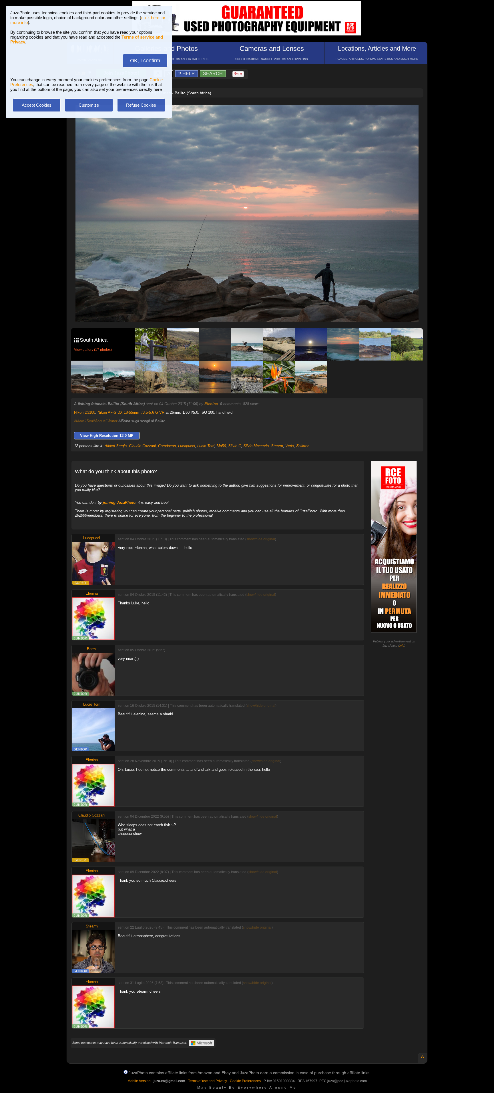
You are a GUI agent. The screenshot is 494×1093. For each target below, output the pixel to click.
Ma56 (221, 446)
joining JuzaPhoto (119, 502)
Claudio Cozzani (142, 446)
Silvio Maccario (256, 446)
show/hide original (260, 539)
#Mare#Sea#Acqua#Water (95, 421)
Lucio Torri (205, 446)
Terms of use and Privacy (207, 1081)
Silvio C (234, 446)
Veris (289, 446)
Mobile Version (139, 1081)
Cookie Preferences (245, 1081)
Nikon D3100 (84, 412)
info (401, 645)
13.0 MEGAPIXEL (251, 310)
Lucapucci (186, 446)
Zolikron (302, 446)
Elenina (211, 404)
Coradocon (167, 446)
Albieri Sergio (116, 446)
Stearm (277, 446)
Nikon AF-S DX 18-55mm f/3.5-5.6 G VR (130, 412)
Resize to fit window (250, 115)
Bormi (92, 649)
